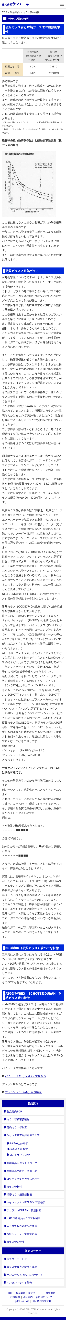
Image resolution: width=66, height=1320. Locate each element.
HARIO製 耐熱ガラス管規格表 (23, 1218)
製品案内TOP (14, 1111)
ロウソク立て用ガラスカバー (23, 1178)
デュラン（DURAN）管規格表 (23, 1092)
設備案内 (15, 1297)
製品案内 (20, 1292)
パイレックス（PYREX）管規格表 (25, 1076)
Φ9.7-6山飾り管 (18, 1143)
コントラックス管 (19, 1154)
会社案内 (28, 1297)
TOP (10, 1292)
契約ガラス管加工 (17, 1127)
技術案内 (50, 1292)
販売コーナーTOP (17, 1259)
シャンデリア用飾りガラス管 (23, 1135)
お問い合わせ (22, 1301)
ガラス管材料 (14, 1186)
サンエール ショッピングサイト (25, 1274)
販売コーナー (35, 1292)
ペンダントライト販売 (19, 1282)
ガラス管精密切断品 (18, 1119)
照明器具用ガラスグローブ (22, 1163)
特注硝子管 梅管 (18, 1149)
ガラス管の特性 (15, 1241)
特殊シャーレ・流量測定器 (22, 1234)
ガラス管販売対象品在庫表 (22, 1226)
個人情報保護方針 (41, 1301)
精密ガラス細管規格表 (19, 1194)
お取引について (44, 1297)
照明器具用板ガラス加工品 (22, 1171)
